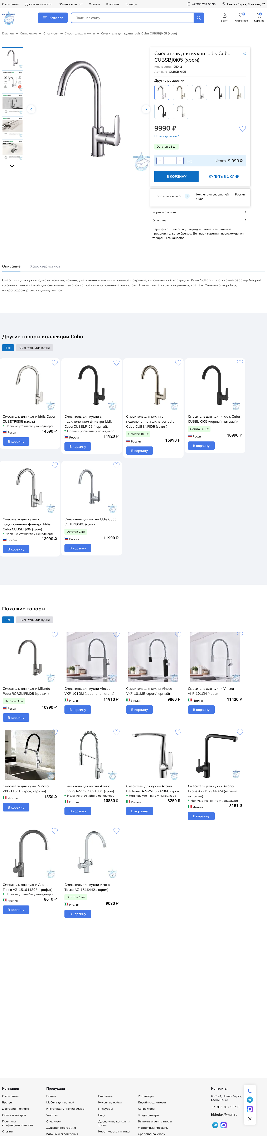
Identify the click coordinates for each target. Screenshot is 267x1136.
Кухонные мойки (110, 1102)
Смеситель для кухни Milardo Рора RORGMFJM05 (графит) (26, 691)
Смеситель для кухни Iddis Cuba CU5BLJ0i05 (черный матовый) (214, 418)
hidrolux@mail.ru (224, 1114)
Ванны (51, 1096)
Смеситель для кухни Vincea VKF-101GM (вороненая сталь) (89, 691)
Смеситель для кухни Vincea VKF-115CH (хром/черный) (26, 788)
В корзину (176, 176)
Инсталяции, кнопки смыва (65, 1109)
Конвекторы (146, 1109)
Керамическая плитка (114, 1131)
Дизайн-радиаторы (152, 1102)
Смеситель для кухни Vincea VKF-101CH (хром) (211, 691)
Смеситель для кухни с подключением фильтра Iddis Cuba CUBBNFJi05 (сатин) (150, 421)
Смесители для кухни (80, 33)
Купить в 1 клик (224, 176)
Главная (8, 33)
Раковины (105, 1096)
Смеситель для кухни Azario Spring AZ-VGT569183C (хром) (89, 788)
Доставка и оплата (38, 4)
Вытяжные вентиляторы (155, 1121)
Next (146, 109)
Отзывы (94, 4)
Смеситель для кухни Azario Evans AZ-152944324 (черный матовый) (212, 791)
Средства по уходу (151, 1134)
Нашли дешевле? (166, 136)
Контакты (112, 4)
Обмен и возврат (71, 4)
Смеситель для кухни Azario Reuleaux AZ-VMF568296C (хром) (153, 788)
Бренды (131, 4)
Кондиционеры (148, 1115)
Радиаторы (146, 1096)
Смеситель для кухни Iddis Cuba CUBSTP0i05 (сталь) (29, 418)
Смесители (50, 33)
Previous (31, 109)
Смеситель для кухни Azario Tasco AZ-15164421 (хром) (87, 887)
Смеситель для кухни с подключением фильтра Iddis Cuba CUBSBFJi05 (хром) (27, 524)
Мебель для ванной (60, 1102)
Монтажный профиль (153, 1128)
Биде (101, 1115)
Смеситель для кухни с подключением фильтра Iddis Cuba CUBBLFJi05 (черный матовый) (88, 421)
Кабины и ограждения (62, 1134)
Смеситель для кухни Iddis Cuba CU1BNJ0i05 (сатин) (90, 521)
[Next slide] (12, 164)
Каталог (56, 18)
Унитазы (52, 1115)
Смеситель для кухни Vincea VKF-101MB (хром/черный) (149, 691)
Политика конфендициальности (17, 1123)
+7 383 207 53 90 (225, 1107)
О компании (10, 4)
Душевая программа (61, 1128)
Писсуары (105, 1109)
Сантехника (28, 33)
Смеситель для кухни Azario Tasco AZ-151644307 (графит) (27, 887)
